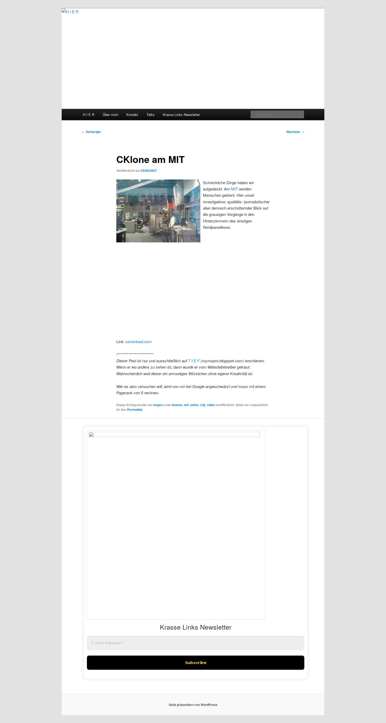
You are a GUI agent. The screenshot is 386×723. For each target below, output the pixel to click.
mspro (158, 404)
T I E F (194, 360)
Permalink (134, 409)
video (211, 404)
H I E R (88, 114)
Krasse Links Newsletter (181, 114)
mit (186, 404)
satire (194, 404)
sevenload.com (139, 341)
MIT (234, 189)
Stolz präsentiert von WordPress (193, 704)
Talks (151, 114)
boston (177, 404)
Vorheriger (91, 131)
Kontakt (132, 114)
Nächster (295, 131)
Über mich (110, 114)
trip (202, 404)
